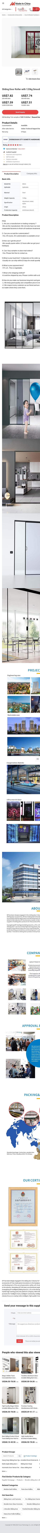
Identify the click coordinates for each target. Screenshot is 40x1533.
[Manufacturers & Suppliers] (20, 4)
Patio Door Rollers (27, 1489)
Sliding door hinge (26, 1464)
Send (19, 1341)
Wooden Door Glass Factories (13, 1504)
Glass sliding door (26, 1467)
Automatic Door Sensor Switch (11, 1467)
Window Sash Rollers (10, 1489)
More (4, 1518)
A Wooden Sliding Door (11, 1509)
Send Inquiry (20, 112)
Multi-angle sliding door (9, 1464)
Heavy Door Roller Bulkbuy (12, 1514)
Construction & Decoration (15, 15)
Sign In (5, 164)
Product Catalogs (31, 1456)
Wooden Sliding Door (33, 1504)
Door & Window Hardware (32, 15)
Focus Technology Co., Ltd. (26, 1525)
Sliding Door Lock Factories (12, 1499)
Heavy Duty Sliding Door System (11, 1460)
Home (3, 15)
